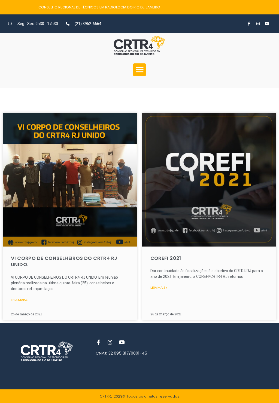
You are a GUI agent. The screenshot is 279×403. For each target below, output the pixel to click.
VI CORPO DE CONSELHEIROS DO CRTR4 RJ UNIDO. (64, 261)
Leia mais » (19, 300)
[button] (139, 69)
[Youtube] (267, 23)
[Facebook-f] (249, 23)
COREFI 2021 (165, 258)
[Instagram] (258, 23)
